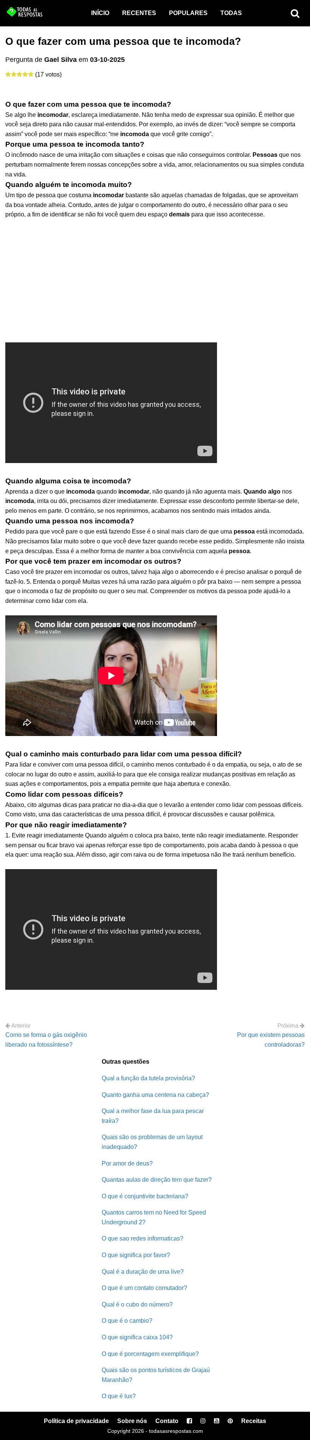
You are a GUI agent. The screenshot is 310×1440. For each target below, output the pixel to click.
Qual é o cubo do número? (137, 1304)
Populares (188, 13)
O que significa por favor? (136, 1255)
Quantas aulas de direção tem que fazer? (157, 1179)
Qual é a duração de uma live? (143, 1271)
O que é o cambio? (127, 1320)
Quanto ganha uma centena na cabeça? (155, 1095)
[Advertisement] (155, 276)
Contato (166, 1421)
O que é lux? (119, 1396)
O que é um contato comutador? (144, 1288)
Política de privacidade (76, 1421)
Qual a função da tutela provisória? (148, 1078)
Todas (231, 13)
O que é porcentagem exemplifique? (150, 1354)
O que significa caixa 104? (137, 1337)
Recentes (139, 13)
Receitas (253, 1421)
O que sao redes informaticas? (142, 1238)
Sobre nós (132, 1421)
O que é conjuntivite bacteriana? (145, 1196)
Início (100, 13)
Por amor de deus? (127, 1163)
